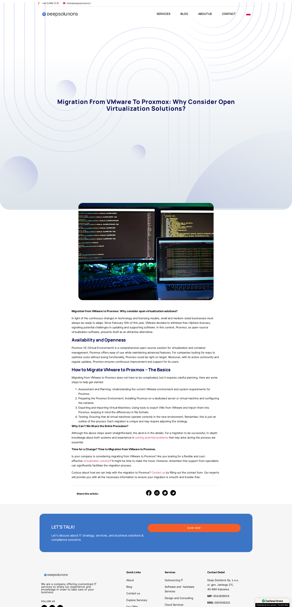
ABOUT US (205, 14)
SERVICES (163, 14)
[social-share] (149, 493)
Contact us (159, 472)
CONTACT (229, 14)
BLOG (184, 14)
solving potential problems (151, 437)
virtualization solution (96, 461)
